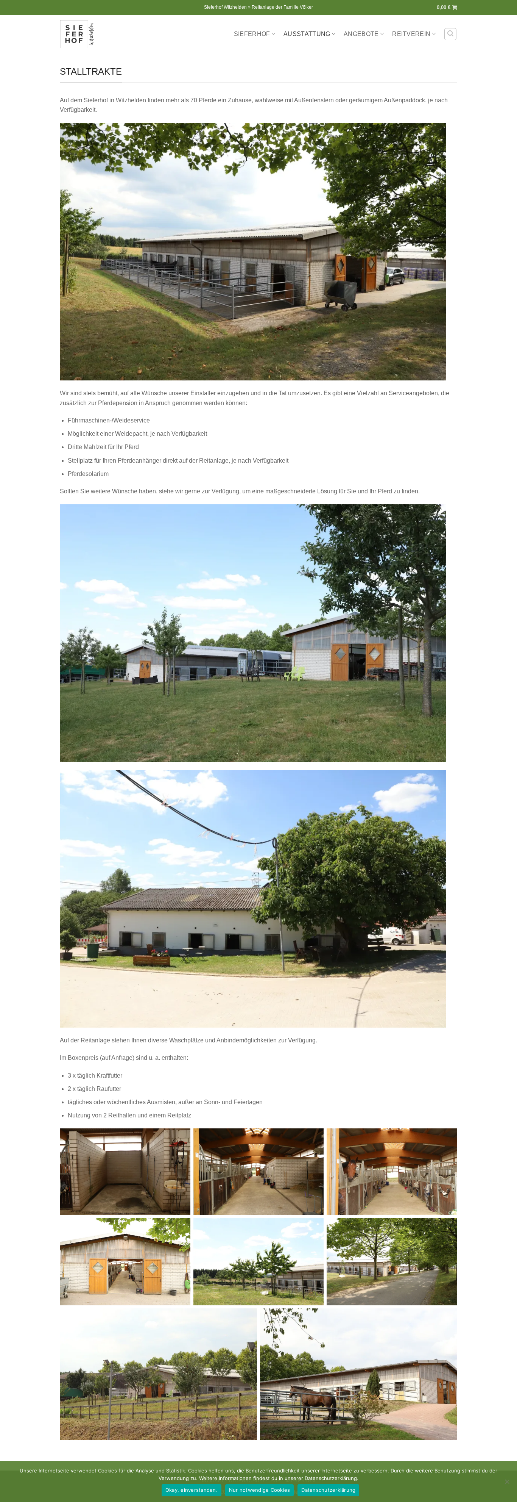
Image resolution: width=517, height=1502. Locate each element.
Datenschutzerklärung (328, 1490)
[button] (447, 7)
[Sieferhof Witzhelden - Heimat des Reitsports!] (79, 34)
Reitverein (411, 34)
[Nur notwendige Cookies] (506, 1484)
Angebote (361, 34)
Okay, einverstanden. (191, 1490)
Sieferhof (252, 34)
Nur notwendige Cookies (259, 1490)
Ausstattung (306, 34)
